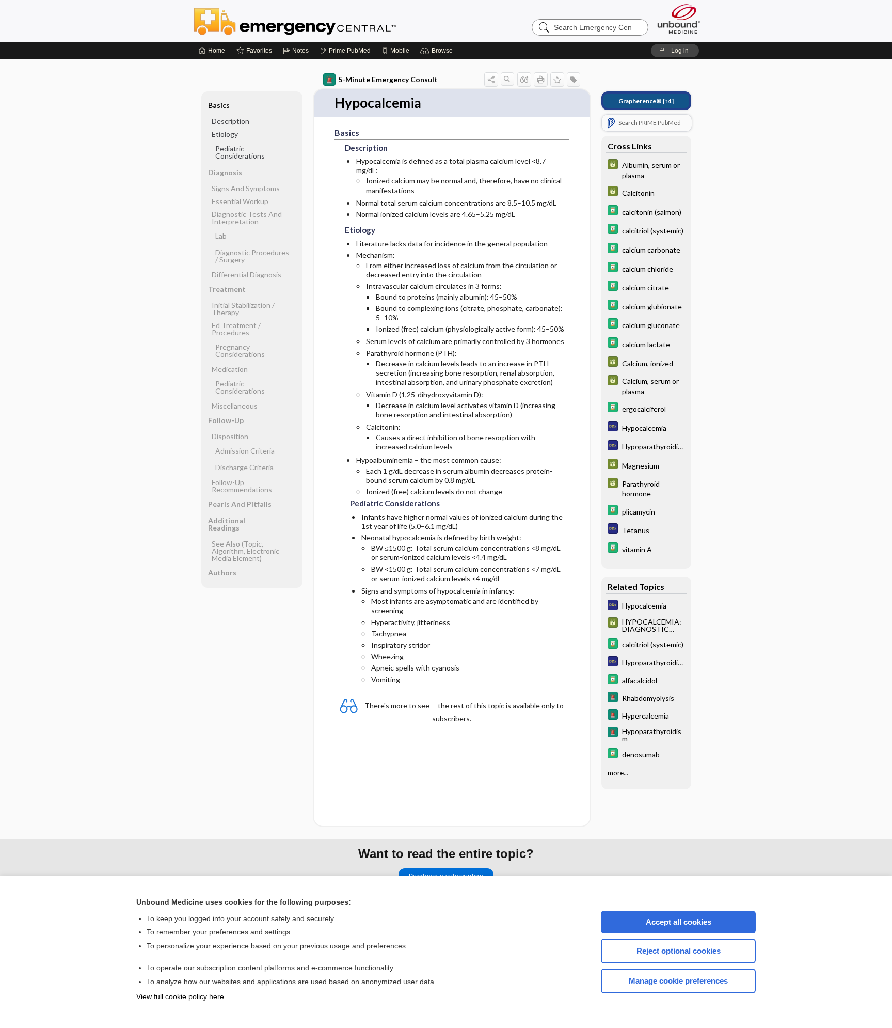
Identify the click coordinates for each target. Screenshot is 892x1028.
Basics (219, 105)
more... (618, 773)
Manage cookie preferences (678, 980)
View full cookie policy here (180, 996)
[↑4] (646, 101)
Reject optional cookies (678, 950)
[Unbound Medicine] (679, 19)
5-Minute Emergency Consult (388, 79)
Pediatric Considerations (240, 152)
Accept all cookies (678, 921)
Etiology (225, 134)
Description (230, 121)
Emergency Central (322, 20)
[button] (438, 50)
